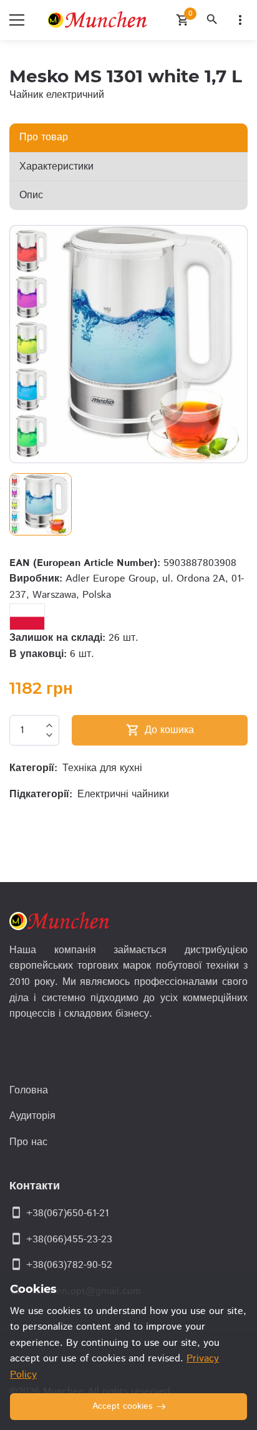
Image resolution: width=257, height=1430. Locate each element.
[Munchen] (100, 20)
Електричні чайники (123, 794)
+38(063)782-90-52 (69, 1265)
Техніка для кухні (102, 768)
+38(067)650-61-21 (67, 1213)
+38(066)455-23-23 (69, 1239)
